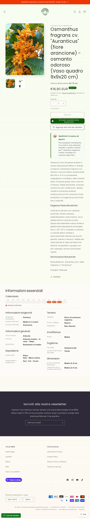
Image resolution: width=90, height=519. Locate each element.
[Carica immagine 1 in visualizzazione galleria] (10, 83)
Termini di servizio (54, 467)
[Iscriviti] (62, 422)
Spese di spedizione (69, 93)
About (7, 462)
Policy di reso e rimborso (56, 462)
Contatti (8, 457)
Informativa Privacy (54, 452)
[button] (4, 11)
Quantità (53, 99)
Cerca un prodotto (12, 472)
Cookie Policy (52, 457)
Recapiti (82, 509)
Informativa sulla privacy (76, 507)
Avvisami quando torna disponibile (69, 121)
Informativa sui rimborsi (58, 507)
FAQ (7, 467)
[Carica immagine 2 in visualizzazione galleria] (20, 83)
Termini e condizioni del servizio (46, 509)
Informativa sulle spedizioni (68, 509)
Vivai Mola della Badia (28, 507)
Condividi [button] (56, 277)
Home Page (9, 452)
